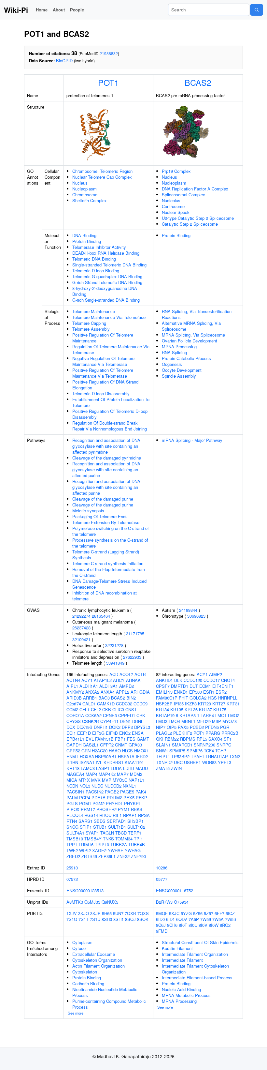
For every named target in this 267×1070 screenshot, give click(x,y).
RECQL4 (74, 815)
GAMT (143, 739)
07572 (72, 879)
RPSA (144, 815)
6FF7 (219, 913)
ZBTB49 (89, 856)
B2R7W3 (164, 902)
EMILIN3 (164, 692)
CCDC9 (141, 704)
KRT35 (176, 709)
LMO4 (174, 721)
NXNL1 (129, 786)
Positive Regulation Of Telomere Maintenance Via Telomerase (102, 373)
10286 (161, 868)
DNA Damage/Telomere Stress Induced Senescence (109, 584)
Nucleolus (171, 200)
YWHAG (133, 850)
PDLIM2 (114, 797)
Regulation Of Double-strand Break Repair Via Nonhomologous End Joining (109, 426)
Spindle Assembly (179, 376)
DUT (194, 686)
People (77, 10)
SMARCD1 (182, 745)
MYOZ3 (229, 721)
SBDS (99, 821)
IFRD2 (142, 756)
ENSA (138, 733)
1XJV (71, 913)
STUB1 (100, 827)
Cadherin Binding (88, 983)
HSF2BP (164, 704)
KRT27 (218, 704)
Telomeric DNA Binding (94, 259)
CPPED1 (126, 715)
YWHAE (115, 850)
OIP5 (171, 727)
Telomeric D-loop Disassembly (101, 393)
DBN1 (125, 721)
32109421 (81, 639)
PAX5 (183, 727)
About (59, 10)
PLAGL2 (164, 733)
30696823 (196, 616)
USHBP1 (192, 762)
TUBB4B (136, 844)
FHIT (183, 698)
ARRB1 (90, 698)
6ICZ (230, 913)
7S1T (83, 919)
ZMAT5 (163, 768)
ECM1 (205, 686)
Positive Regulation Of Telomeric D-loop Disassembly (110, 414)
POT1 (108, 82)
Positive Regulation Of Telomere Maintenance (102, 338)
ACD (113, 674)
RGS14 (91, 815)
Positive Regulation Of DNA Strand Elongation (105, 385)
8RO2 (225, 925)
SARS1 (85, 821)
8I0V (203, 925)
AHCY (119, 680)
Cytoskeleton (84, 972)
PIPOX (72, 809)
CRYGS (73, 721)
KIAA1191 (134, 762)
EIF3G (98, 733)
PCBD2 (197, 727)
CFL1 (84, 709)
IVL (99, 762)
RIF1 (117, 815)
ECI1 (71, 733)
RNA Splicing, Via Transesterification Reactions (197, 314)
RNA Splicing (174, 352)
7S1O (71, 919)
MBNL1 (188, 721)
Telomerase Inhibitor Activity (99, 247)
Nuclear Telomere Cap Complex (102, 177)
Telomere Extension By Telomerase (105, 522)
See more (75, 1013)
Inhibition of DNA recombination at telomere (104, 596)
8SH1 (118, 919)
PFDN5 (212, 727)
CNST (131, 709)
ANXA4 (108, 692)
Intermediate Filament (182, 960)
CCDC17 (212, 680)
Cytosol (79, 948)
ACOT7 (126, 674)
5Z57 (208, 913)
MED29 (204, 721)
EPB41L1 (75, 739)
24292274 (81, 616)
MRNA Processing (179, 346)
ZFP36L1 (107, 856)
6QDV (181, 919)
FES (131, 739)
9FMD (161, 931)
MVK (96, 780)
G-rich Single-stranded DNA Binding (106, 300)
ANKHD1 (164, 680)
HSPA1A (126, 756)
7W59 (205, 919)
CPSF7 (163, 686)
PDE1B (98, 797)
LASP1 (102, 768)
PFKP (141, 797)
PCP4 (84, 797)
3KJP (95, 913)
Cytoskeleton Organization (97, 960)
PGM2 (98, 803)
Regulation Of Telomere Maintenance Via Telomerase (110, 349)
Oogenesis (172, 364)
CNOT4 (228, 680)
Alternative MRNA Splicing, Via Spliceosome (191, 326)
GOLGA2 (198, 698)
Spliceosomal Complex (183, 194)
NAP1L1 (136, 780)
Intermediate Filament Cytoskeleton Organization (195, 969)
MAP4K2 (107, 774)
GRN (86, 750)
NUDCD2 (113, 786)
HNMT (72, 756)
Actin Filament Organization (98, 966)
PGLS (72, 803)
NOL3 (84, 786)
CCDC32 (124, 704)
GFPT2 (107, 745)
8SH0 (107, 919)
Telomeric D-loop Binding (95, 270)
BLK (178, 680)
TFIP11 (163, 756)
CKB (106, 709)
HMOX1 (141, 750)
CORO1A (75, 715)
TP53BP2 (180, 756)
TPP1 (71, 844)
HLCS (127, 750)
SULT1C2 (136, 827)
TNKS (108, 839)
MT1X (84, 780)
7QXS (143, 913)
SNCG (72, 827)
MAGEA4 (75, 774)
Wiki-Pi (16, 9)
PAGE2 (112, 792)
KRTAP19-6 (167, 715)
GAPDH (73, 745)
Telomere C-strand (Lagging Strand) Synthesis (105, 555)
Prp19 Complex (176, 171)
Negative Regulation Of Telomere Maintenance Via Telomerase (103, 361)
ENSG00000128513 (85, 890)
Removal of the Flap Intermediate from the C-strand (108, 572)
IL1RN (72, 762)
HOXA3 (87, 756)
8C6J (161, 925)
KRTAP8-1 (189, 715)
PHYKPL (132, 803)
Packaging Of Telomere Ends (100, 516)
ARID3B (74, 698)
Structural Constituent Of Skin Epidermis (200, 942)
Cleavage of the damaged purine (102, 499)
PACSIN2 (95, 792)
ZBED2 (73, 856)
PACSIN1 (75, 792)
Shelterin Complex (89, 200)
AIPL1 (72, 686)
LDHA (116, 768)
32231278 (114, 645)
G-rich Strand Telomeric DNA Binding (107, 282)
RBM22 (172, 739)
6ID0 (160, 919)
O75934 (181, 902)
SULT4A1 (75, 833)
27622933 (132, 657)
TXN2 (234, 756)
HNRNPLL (227, 698)
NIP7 (160, 727)
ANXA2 (92, 692)
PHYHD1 (114, 803)
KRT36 (191, 709)
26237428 (81, 628)
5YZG (186, 913)
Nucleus (80, 183)
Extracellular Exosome (93, 954)
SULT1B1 (117, 827)
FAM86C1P (166, 698)
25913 (72, 868)
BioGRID (64, 60)
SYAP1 (92, 833)
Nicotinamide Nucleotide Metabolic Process (104, 992)
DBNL (137, 721)
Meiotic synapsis (88, 510)
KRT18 (72, 768)
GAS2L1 (91, 745)
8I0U (193, 925)
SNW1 (162, 750)
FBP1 (120, 739)
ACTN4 (73, 680)
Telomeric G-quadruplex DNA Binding (107, 276)
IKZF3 (191, 704)
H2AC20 (99, 750)
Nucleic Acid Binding (181, 989)
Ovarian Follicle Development (189, 341)
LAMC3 (88, 768)
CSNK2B (90, 721)
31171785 (135, 633)
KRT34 (162, 709)
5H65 (107, 913)
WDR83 (209, 762)
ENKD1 (181, 692)
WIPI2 (85, 850)
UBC (178, 762)
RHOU (105, 815)
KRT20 (204, 704)
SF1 (228, 739)
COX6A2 (93, 715)
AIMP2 (215, 674)
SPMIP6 (195, 750)
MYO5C (120, 780)
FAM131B (104, 739)
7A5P (194, 919)
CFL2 (96, 709)
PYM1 (124, 809)
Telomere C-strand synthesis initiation (107, 563)
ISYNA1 (86, 762)
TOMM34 (124, 839)
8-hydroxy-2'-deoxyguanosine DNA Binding (104, 291)
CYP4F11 (109, 721)
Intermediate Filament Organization (195, 954)
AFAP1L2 (103, 680)
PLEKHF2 (182, 733)
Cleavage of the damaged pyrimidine (106, 458)
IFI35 (179, 704)
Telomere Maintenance (93, 311)
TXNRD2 (164, 762)
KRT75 (219, 709)
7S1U (95, 919)
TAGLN (107, 833)
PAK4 (140, 792)
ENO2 (125, 733)
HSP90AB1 (106, 756)
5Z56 (198, 913)
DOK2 (114, 727)
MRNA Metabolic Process (186, 995)
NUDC (97, 786)
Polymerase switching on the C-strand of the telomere (110, 531)
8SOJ (130, 919)
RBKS (136, 809)
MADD (141, 768)
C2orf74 (73, 704)
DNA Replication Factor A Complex (195, 189)
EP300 (195, 692)
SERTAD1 (116, 821)
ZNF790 (138, 856)
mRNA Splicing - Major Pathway (192, 440)
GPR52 (73, 750)
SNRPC (224, 745)
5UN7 (118, 913)
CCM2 (72, 709)
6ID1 (170, 919)
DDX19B (84, 727)
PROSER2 (106, 809)
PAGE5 (127, 792)
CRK (140, 715)
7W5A (218, 919)
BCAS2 (198, 82)
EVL (90, 739)
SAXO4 (215, 739)
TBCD (121, 833)
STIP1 (86, 827)
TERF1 (134, 833)
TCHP (220, 750)
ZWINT (177, 768)
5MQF (162, 913)
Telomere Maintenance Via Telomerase (109, 317)
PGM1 (85, 803)
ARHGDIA (140, 692)
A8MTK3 (74, 902)
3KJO (83, 913)
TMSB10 (74, 839)
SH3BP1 (135, 821)
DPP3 (127, 727)
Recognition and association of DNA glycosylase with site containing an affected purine (106, 469)
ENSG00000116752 (174, 890)
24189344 (188, 610)
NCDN (72, 786)
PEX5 (128, 797)
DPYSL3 (142, 727)
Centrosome (173, 206)
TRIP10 (102, 844)
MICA (71, 780)
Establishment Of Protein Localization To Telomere (110, 402)
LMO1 (221, 715)
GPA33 (135, 745)
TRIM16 (85, 844)
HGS (212, 698)
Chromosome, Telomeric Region (102, 171)
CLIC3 (118, 709)
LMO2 (233, 715)
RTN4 (71, 821)
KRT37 (205, 709)
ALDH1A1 (88, 686)
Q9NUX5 (110, 902)
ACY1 (86, 680)
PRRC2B (229, 733)
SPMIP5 (177, 750)
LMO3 (161, 721)
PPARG (212, 733)
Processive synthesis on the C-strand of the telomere (110, 543)
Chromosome (84, 194)
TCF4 (209, 750)
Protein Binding (86, 241)
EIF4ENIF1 (222, 686)
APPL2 (122, 692)
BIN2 (131, 698)
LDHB (128, 768)
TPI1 (138, 839)
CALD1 (89, 704)
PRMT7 (88, 809)
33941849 (115, 663)
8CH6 (172, 925)
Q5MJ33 (92, 902)
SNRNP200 (204, 745)
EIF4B (112, 733)
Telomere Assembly (91, 329)
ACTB (140, 674)
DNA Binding (84, 235)
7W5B (230, 919)
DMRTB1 (179, 686)
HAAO (115, 750)
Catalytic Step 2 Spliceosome (190, 224)
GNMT (121, 745)
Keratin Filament (177, 948)
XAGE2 (99, 850)
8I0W (213, 925)
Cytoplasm (82, 942)
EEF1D (84, 733)
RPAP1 (130, 815)
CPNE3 (110, 715)
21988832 (109, 53)
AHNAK (133, 680)
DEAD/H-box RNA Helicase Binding (105, 253)
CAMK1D (106, 704)
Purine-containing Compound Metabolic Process (109, 1004)
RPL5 (202, 739)
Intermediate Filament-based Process (197, 977)
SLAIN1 (163, 745)
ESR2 (221, 692)
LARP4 (207, 715)
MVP (106, 780)
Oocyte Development (182, 370)
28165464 (101, 616)
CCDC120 (193, 680)
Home (42, 10)
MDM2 (136, 774)
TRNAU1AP (216, 756)
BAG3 (104, 698)
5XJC (174, 913)
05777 (161, 879)
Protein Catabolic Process (186, 358)
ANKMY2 (75, 692)
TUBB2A (118, 844)
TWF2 (72, 850)
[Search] (256, 10)
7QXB (130, 913)
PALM (72, 797)
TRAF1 (197, 756)
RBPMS (187, 739)
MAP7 (123, 774)
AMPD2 (126, 686)
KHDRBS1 (113, 762)
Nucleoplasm (84, 189)
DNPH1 (101, 727)
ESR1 (208, 692)
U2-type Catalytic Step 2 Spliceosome (198, 218)
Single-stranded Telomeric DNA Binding (109, 265)
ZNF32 (123, 856)
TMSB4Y (93, 839)
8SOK (142, 919)
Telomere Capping (89, 323)
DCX (70, 727)
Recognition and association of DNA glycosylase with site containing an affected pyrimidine (106, 446)
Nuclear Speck (176, 212)
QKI (159, 739)
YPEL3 (224, 762)
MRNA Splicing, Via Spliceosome (193, 335)
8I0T (183, 925)
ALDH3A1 (108, 686)
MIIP (216, 721)
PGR (224, 727)
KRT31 (233, 704)
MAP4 (91, 774)
